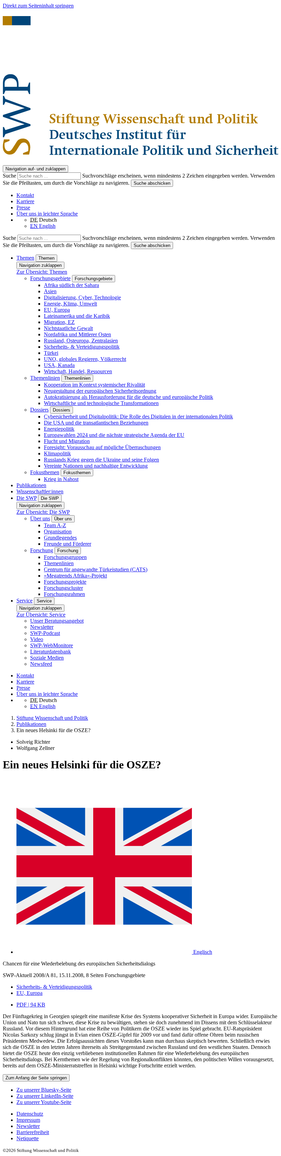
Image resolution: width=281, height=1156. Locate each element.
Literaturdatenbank (50, 651)
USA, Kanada (59, 365)
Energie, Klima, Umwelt (70, 304)
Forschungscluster (63, 588)
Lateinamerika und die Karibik (77, 316)
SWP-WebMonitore (51, 645)
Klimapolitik (57, 453)
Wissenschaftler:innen (39, 491)
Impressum (28, 1120)
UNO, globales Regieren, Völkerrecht (85, 359)
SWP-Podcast (45, 633)
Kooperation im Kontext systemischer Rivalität (94, 385)
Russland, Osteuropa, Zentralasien (81, 340)
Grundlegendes (60, 538)
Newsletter (41, 627)
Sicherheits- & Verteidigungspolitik (82, 347)
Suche (10, 176)
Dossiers (39, 410)
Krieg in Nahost (61, 479)
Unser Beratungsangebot (57, 621)
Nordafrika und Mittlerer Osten (77, 334)
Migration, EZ (59, 322)
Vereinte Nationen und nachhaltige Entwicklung (96, 466)
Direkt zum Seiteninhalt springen (38, 6)
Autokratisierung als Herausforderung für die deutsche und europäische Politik (128, 397)
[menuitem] (147, 1114)
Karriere (25, 201)
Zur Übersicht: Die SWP (43, 512)
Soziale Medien (47, 658)
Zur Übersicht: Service (40, 615)
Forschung (41, 550)
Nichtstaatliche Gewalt (68, 328)
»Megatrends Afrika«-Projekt (75, 576)
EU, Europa (57, 310)
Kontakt (25, 195)
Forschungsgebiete (50, 278)
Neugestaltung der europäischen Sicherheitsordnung (100, 391)
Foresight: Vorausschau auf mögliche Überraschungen (102, 447)
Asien (50, 291)
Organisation (58, 531)
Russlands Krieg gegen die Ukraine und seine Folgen (101, 460)
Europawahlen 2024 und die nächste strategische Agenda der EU (114, 435)
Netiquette (27, 1138)
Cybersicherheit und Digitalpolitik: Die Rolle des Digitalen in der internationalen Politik (138, 416)
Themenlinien (45, 378)
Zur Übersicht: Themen (41, 272)
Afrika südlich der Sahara (71, 285)
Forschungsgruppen (65, 557)
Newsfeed (41, 664)
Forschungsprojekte (65, 582)
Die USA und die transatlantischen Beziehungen (96, 423)
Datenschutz (29, 1114)
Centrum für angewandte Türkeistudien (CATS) (95, 569)
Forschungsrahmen (64, 594)
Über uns (40, 518)
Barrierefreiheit (32, 1132)
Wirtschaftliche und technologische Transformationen (101, 403)
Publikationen (31, 485)
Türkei (51, 353)
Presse (23, 207)
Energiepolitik (59, 429)
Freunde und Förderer (67, 544)
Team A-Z (55, 525)
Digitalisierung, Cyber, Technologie (82, 297)
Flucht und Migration (67, 441)
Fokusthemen (44, 472)
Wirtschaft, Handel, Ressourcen (78, 371)
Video (36, 639)
